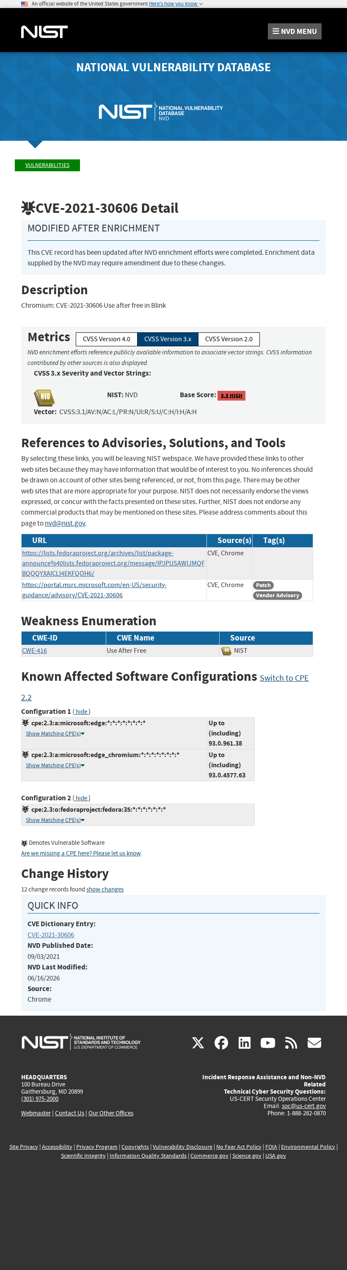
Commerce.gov (209, 1156)
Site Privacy (23, 1147)
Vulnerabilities (47, 165)
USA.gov (275, 1156)
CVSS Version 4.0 (106, 339)
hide (81, 712)
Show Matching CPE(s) (53, 733)
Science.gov (247, 1156)
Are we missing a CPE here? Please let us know (80, 853)
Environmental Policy (308, 1147)
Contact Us (69, 1113)
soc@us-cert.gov (304, 1106)
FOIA (271, 1147)
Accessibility (57, 1147)
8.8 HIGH (231, 395)
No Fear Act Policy (239, 1147)
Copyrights (135, 1147)
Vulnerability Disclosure (182, 1147)
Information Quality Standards (148, 1156)
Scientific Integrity (83, 1156)
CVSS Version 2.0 (229, 339)
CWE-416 (34, 650)
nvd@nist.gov (65, 523)
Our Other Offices (110, 1113)
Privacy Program (97, 1147)
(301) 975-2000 (39, 1099)
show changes (105, 890)
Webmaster (36, 1113)
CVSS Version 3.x (167, 339)
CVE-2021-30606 (51, 934)
